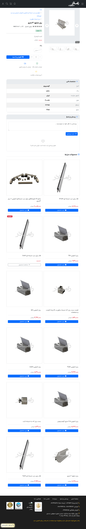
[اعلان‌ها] (14, 4)
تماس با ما (47, 499)
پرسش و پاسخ (64, 499)
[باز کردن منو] (82, 4)
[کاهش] (40, 57)
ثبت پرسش (71, 134)
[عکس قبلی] (77, 26)
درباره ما (55, 499)
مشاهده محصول (23, 265)
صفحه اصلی (74, 499)
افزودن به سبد (17, 57)
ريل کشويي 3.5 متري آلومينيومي (67, 421)
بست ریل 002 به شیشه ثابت (32, 421)
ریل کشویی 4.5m (72, 367)
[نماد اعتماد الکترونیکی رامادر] (29, 506)
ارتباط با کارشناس (7, 525)
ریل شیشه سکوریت (35, 19)
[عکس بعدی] (47, 26)
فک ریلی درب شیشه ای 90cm (32, 476)
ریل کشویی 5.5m (35, 367)
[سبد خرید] (11, 4)
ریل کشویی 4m (73, 256)
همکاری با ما (37, 499)
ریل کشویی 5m (36, 310)
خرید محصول (61, 210)
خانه (41, 10)
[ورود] (3, 4)
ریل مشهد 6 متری (72, 476)
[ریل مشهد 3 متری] (52, 49)
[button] (7, 4)
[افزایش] (32, 57)
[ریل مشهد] (68, 49)
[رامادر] (73, 4)
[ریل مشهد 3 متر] (62, 23)
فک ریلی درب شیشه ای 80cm (31, 256)
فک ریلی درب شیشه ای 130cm (68, 199)
